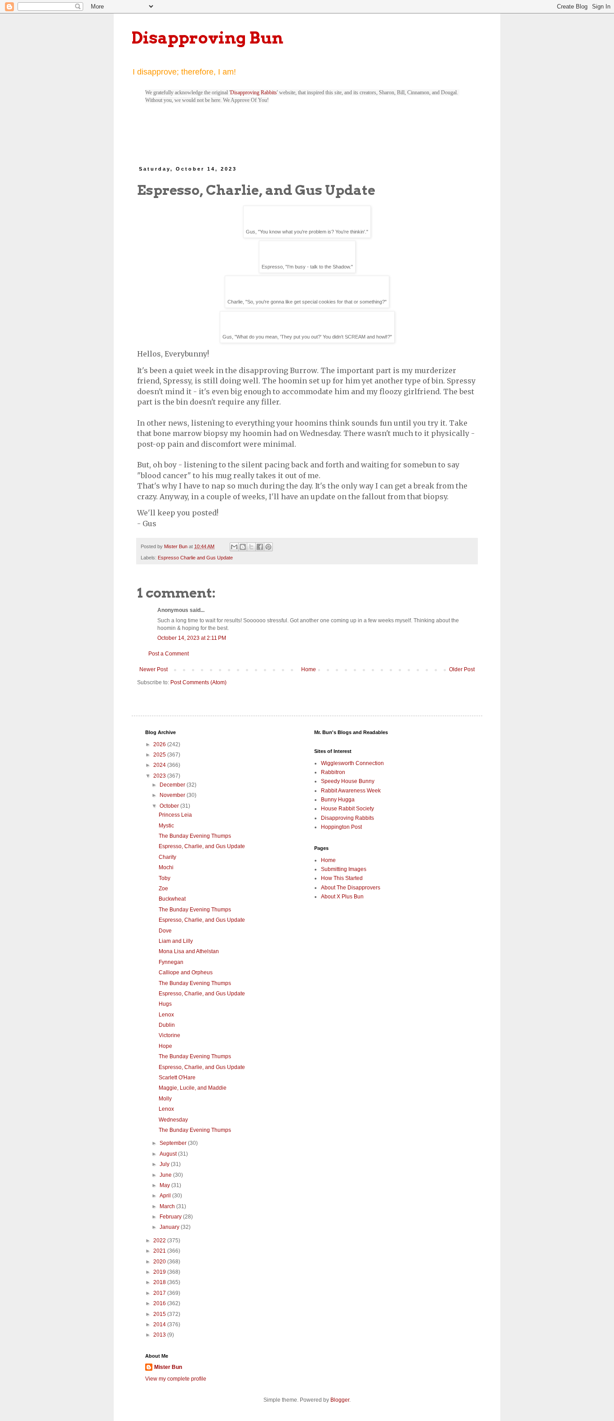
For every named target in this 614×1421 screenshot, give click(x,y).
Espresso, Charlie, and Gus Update (202, 846)
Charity (167, 857)
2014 (160, 1324)
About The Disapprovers (350, 887)
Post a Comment (168, 654)
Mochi (166, 867)
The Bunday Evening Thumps (195, 836)
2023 (160, 776)
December (173, 785)
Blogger (339, 1400)
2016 (160, 1303)
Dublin (167, 1025)
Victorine (169, 1035)
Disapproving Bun (207, 38)
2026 (160, 744)
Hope (165, 1046)
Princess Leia (175, 815)
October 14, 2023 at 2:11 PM (191, 638)
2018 (160, 1282)
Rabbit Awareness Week (351, 790)
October (170, 806)
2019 (160, 1272)
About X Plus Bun (342, 896)
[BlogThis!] (242, 546)
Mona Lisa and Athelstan (189, 951)
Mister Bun (168, 1367)
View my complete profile (175, 1379)
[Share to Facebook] (259, 546)
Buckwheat (172, 899)
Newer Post (153, 669)
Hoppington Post (341, 827)
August (169, 1154)
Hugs (165, 1004)
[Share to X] (251, 546)
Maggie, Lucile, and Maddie (193, 1088)
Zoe (163, 888)
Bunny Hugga (338, 799)
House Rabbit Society (347, 808)
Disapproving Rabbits (253, 92)
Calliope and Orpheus (186, 972)
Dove (165, 931)
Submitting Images (343, 869)
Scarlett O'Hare (177, 1077)
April (166, 1195)
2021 (160, 1251)
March (168, 1206)
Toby (164, 878)
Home (308, 669)
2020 (160, 1261)
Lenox (166, 1015)
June (166, 1175)
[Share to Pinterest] (268, 546)
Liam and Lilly (176, 941)
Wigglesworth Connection (352, 763)
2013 (160, 1335)
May (165, 1185)
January (170, 1227)
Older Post (462, 669)
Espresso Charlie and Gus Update (195, 557)
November (173, 795)
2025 (160, 755)
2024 (160, 765)
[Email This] (234, 546)
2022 (160, 1240)
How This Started (342, 878)
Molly (165, 1098)
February (171, 1217)
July (165, 1164)
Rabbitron (333, 772)
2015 (160, 1314)
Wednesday (173, 1120)
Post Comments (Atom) (198, 682)
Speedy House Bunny (347, 781)
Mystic (166, 826)
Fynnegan (171, 962)
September (174, 1143)
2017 (160, 1293)
